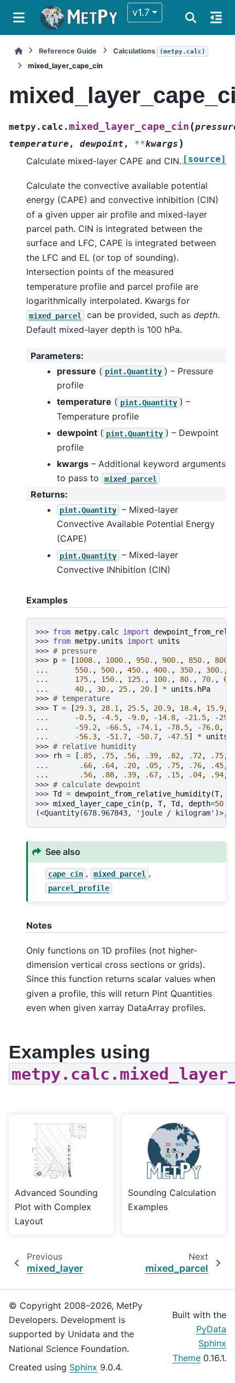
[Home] (18, 51)
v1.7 (141, 12)
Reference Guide (68, 51)
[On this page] (216, 17)
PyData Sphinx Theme (199, 1343)
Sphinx (83, 1367)
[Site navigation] (19, 17)
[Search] (190, 17)
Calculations (159, 51)
